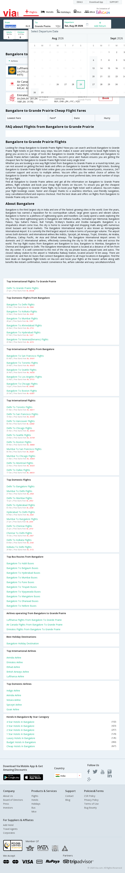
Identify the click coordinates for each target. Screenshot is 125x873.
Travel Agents (10, 828)
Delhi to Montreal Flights (20, 463)
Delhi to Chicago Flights (19, 428)
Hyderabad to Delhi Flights (21, 512)
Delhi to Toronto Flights (19, 407)
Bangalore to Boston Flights (22, 390)
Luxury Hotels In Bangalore (61, 738)
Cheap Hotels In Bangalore (61, 746)
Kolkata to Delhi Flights (19, 546)
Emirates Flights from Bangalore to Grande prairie (33, 629)
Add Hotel (8, 825)
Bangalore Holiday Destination (23, 643)
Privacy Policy (91, 799)
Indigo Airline (13, 690)
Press (6, 803)
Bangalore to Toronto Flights (22, 362)
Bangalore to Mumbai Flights (22, 318)
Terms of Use (91, 803)
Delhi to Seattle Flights (19, 435)
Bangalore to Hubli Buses (20, 563)
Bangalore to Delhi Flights (21, 304)
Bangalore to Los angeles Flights (24, 376)
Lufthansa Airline (15, 676)
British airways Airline (18, 671)
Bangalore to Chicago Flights (22, 383)
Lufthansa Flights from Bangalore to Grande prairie (34, 619)
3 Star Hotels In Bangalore (61, 725)
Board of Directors (13, 799)
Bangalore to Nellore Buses (21, 605)
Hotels (34, 799)
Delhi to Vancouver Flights (21, 421)
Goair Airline (13, 709)
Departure (69, 22)
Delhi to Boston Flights (19, 442)
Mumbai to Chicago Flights (21, 456)
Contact (69, 795)
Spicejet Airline (14, 704)
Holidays (35, 803)
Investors (8, 807)
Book (105, 98)
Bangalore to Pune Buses (20, 582)
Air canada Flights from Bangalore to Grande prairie (34, 624)
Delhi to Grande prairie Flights (23, 288)
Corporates (9, 832)
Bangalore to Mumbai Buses (22, 577)
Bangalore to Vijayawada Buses (24, 591)
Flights (34, 795)
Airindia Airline (14, 657)
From (7, 22)
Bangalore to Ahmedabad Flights (24, 325)
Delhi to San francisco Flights (22, 414)
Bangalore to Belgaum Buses (22, 568)
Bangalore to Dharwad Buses (22, 601)
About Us (8, 795)
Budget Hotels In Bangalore (61, 742)
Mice (33, 811)
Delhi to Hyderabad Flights (21, 505)
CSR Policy (89, 795)
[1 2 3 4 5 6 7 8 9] (9, 37)
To (36, 22)
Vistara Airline (14, 699)
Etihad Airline (13, 667)
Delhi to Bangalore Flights (21, 486)
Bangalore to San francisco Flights (25, 355)
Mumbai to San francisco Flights (24, 449)
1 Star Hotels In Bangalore (61, 734)
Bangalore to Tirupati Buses (22, 586)
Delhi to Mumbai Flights (19, 498)
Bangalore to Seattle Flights (21, 369)
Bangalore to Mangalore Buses (23, 596)
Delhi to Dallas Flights (18, 470)
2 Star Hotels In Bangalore (61, 730)
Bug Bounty (90, 807)
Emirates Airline (15, 662)
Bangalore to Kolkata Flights (22, 311)
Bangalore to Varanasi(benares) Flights (27, 339)
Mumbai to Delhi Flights (19, 491)
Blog (67, 799)
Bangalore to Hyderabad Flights (24, 332)
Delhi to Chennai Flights (19, 526)
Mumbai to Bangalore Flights (22, 519)
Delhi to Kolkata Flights (19, 540)
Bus (33, 807)
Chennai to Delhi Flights (19, 533)
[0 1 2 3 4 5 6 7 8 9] (21, 37)
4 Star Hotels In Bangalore (61, 721)
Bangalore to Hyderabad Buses (23, 572)
